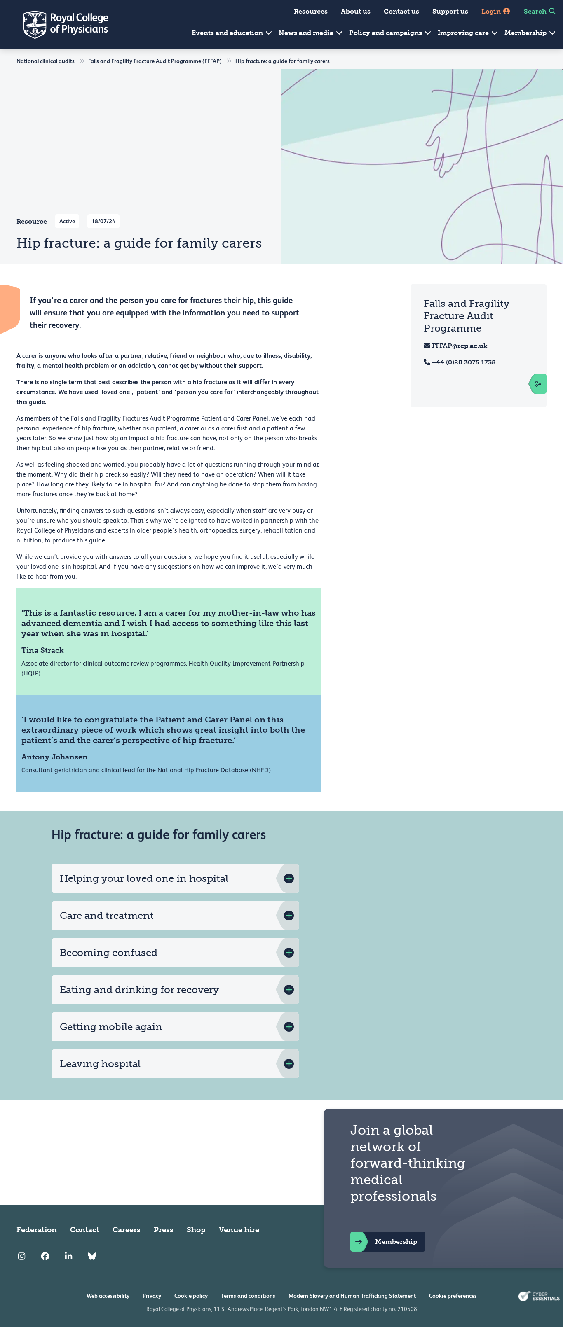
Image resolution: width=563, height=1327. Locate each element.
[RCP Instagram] (21, 1256)
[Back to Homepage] (60, 24)
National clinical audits (45, 61)
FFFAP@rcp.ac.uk (460, 346)
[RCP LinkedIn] (68, 1256)
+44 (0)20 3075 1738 (464, 362)
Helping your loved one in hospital (144, 878)
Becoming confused (108, 952)
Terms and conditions (248, 1295)
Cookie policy (191, 1295)
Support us (450, 11)
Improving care (464, 33)
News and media (307, 33)
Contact (84, 1229)
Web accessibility (108, 1295)
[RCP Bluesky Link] (92, 1256)
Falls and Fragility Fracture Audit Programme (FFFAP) (155, 61)
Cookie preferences (453, 1295)
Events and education (228, 33)
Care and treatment (107, 915)
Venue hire (239, 1229)
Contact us (401, 11)
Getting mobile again (111, 1027)
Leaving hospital (100, 1064)
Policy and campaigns (386, 33)
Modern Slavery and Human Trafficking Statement (352, 1295)
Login (491, 11)
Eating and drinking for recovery (139, 989)
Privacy (152, 1295)
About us (356, 11)
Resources (311, 11)
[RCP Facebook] (45, 1256)
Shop (196, 1229)
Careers (127, 1229)
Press (164, 1229)
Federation (36, 1229)
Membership (526, 33)
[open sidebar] (529, 384)
